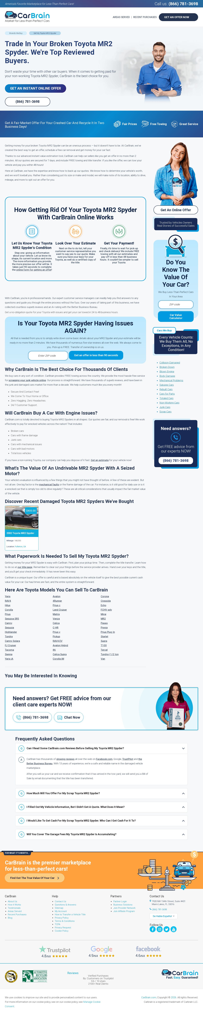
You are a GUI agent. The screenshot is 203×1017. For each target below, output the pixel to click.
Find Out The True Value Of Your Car (32, 877)
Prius (8, 614)
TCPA (57, 924)
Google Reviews (101, 951)
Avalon (56, 596)
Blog (10, 917)
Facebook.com (104, 759)
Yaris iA (9, 658)
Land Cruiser (60, 609)
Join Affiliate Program (124, 911)
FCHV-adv (106, 609)
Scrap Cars (165, 411)
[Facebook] (153, 929)
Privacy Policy (62, 917)
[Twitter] (167, 929)
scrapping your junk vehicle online (27, 380)
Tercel (104, 649)
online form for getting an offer (33, 269)
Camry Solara (12, 640)
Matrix (56, 614)
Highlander (11, 632)
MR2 (103, 618)
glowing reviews (65, 759)
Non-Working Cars (169, 402)
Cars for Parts (167, 393)
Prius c (56, 605)
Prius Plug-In (108, 632)
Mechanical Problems (171, 380)
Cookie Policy (61, 931)
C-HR (55, 627)
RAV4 (8, 600)
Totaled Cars (166, 398)
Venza (56, 618)
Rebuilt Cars (166, 389)
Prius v (56, 632)
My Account (61, 911)
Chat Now (72, 717)
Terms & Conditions (65, 921)
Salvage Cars (166, 384)
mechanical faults (49, 484)
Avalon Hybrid (60, 645)
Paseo (104, 623)
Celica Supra (60, 654)
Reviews (72, 973)
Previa (104, 627)
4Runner (57, 600)
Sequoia (9, 627)
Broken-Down (166, 367)
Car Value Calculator (175, 316)
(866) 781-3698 (183, 3)
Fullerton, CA (20, 546)
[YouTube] (174, 929)
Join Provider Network (124, 908)
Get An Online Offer (176, 210)
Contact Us (60, 901)
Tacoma (9, 649)
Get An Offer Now (176, 17)
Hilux (7, 605)
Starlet (104, 636)
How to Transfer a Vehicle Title (70, 914)
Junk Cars (164, 407)
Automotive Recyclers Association (34, 976)
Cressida (106, 600)
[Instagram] (160, 929)
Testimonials (14, 908)
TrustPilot (127, 759)
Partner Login (120, 901)
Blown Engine (166, 371)
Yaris (7, 596)
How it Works (14, 904)
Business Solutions (122, 904)
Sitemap (59, 908)
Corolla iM (58, 658)
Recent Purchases (145, 17)
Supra (104, 640)
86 (54, 649)
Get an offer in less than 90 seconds (96, 355)
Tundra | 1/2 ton (110, 654)
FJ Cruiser (10, 645)
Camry (8, 623)
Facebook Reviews (148, 951)
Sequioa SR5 (12, 618)
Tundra (9, 636)
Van (103, 658)
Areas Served (121, 17)
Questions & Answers (65, 904)
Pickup (56, 636)
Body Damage (167, 375)
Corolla (9, 609)
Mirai (103, 614)
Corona (105, 596)
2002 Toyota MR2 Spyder (20, 533)
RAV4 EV (57, 640)
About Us (12, 901)
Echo (103, 605)
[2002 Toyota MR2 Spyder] (21, 528)
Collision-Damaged (169, 362)
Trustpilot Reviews (54, 951)
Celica (56, 623)
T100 (104, 645)
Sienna (8, 654)
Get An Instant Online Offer (35, 88)
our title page (25, 567)
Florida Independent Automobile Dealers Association (11, 976)
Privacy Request (63, 927)
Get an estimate (100, 460)
